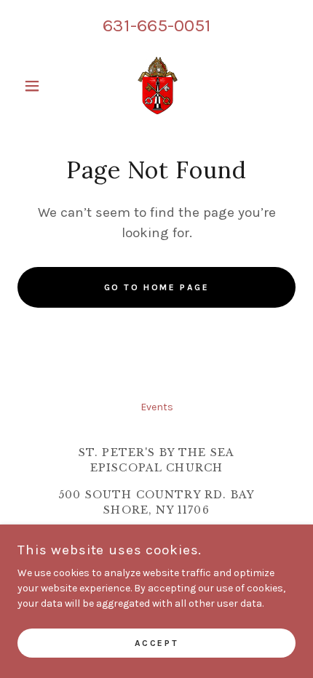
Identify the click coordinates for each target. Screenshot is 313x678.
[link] (156, 86)
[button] (38, 85)
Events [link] (156, 407)
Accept (156, 643)
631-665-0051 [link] (157, 25)
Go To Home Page (157, 287)
